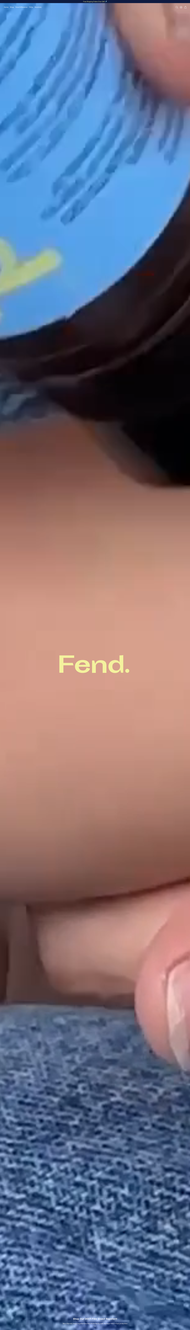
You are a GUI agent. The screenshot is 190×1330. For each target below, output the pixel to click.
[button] (176, 7)
